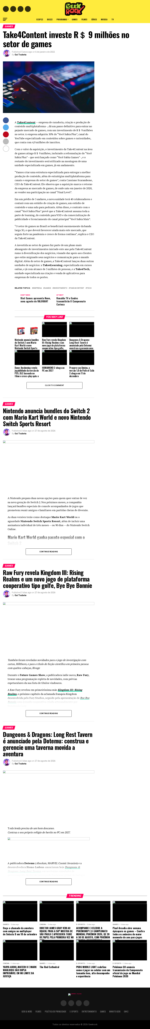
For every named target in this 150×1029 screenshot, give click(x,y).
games (47, 288)
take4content (77, 288)
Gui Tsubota (20, 54)
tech (89, 288)
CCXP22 (39, 19)
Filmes (84, 19)
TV (112, 19)
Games (74, 19)
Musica (104, 19)
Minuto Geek (114, 1011)
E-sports (74, 1011)
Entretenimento (89, 1011)
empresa (37, 288)
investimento (60, 288)
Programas (62, 19)
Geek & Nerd (27, 1011)
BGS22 (49, 19)
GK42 (126, 1011)
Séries (94, 19)
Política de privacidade (55, 1011)
